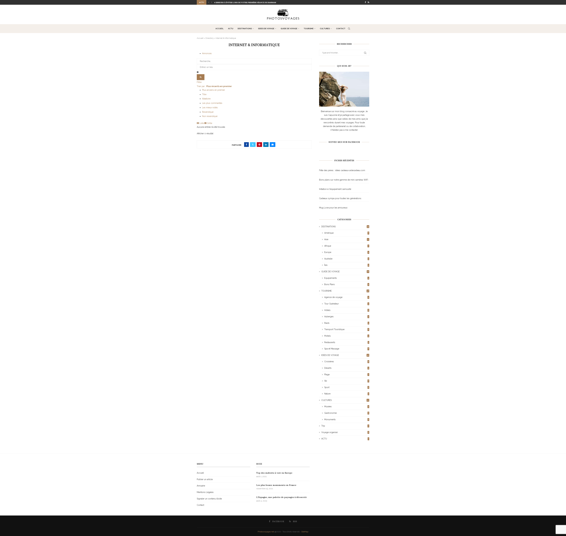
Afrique (346, 246)
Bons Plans (346, 284)
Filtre (199, 82)
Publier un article (205, 479)
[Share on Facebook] (246, 144)
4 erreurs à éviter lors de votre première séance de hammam (245, 2)
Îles (346, 265)
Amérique (346, 233)
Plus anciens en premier (213, 90)
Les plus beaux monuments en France (276, 485)
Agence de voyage (346, 297)
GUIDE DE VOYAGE (289, 29)
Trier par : (214, 86)
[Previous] (209, 2)
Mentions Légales (205, 492)
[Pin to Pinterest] (259, 144)
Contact (340, 29)
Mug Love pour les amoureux (333, 207)
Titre (204, 94)
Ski (346, 381)
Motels (346, 336)
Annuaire (201, 486)
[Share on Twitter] (253, 144)
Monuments (346, 419)
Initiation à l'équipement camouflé (335, 189)
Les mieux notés (210, 107)
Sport (346, 387)
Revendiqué (207, 112)
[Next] (211, 2)
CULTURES (325, 29)
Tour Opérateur (346, 304)
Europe (346, 252)
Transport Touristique (346, 329)
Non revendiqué (209, 116)
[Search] (349, 28)
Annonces (207, 53)
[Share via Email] (272, 144)
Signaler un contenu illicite (209, 499)
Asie (346, 239)
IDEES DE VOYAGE (266, 29)
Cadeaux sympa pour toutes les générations (340, 198)
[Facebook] (365, 2)
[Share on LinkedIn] (266, 144)
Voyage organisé (345, 432)
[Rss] (368, 2)
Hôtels (346, 310)
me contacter (351, 130)
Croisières (346, 361)
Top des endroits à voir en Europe (274, 473)
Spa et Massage (346, 349)
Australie (346, 259)
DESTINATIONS (245, 29)
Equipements (346, 278)
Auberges (346, 316)
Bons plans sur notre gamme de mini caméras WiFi (343, 180)
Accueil (219, 29)
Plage (346, 374)
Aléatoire (206, 98)
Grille (209, 123)
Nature (346, 393)
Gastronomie (346, 413)
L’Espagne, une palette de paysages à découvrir (281, 497)
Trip (345, 426)
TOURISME (309, 29)
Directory (209, 38)
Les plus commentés (212, 103)
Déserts (346, 368)
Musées (346, 406)
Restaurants (346, 342)
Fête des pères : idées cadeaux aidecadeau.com (342, 170)
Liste (201, 123)
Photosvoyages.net (266, 532)
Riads (346, 323)
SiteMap (304, 532)
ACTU (230, 29)
